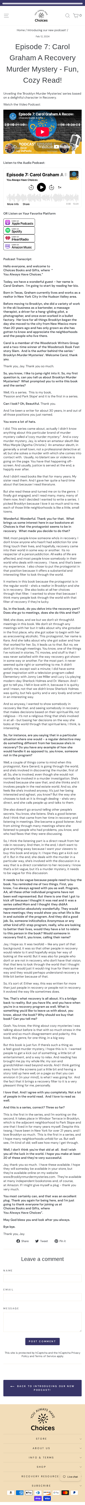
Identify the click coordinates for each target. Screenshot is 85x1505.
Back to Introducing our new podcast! (45, 1388)
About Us (41, 1448)
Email (8, 1289)
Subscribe (41, 1485)
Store (41, 1438)
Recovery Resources (41, 1476)
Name (8, 1270)
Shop (41, 1467)
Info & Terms (41, 1457)
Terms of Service (45, 1356)
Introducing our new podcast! (46, 30)
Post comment (42, 1341)
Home (21, 30)
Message (11, 1308)
